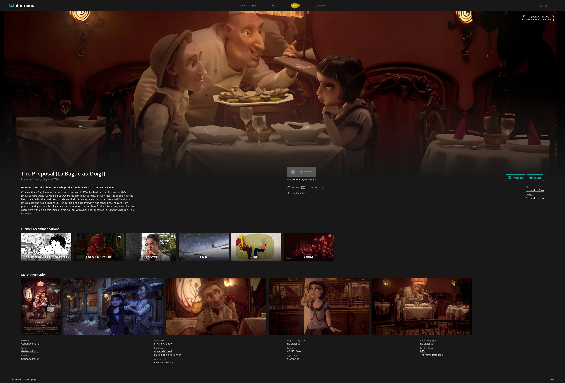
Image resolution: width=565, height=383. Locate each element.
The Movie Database (431, 354)
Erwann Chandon (163, 343)
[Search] (541, 6)
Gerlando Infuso (535, 190)
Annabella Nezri (163, 351)
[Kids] (295, 5)
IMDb (423, 351)
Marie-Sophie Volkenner (167, 354)
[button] (553, 6)
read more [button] (26, 213)
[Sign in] (547, 6)
